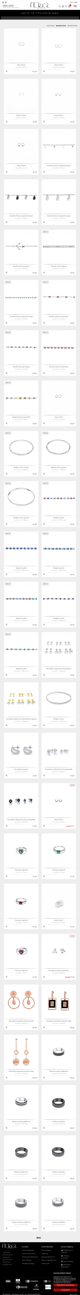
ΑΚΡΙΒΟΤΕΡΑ (72, 25)
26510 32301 (10, 6)
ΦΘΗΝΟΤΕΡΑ (61, 25)
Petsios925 (40, 5)
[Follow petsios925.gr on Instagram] (6, 3)
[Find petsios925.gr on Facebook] (3, 3)
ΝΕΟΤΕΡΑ (50, 25)
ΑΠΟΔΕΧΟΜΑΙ (65, 1290)
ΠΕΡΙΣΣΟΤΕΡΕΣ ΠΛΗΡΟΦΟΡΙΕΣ (65, 1285)
